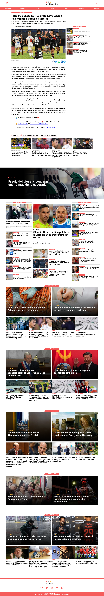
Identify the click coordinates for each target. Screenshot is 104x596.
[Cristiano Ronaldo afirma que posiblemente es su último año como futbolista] (9, 269)
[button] (16, 135)
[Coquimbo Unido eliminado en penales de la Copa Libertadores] (70, 31)
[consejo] (75, 269)
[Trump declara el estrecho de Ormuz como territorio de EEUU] (9, 252)
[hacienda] (70, 52)
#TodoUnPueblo (23, 124)
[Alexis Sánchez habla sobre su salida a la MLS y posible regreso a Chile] (75, 277)
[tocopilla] (70, 45)
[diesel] (19, 218)
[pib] (9, 243)
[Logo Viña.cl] (52, 4)
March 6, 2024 (50, 127)
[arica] (75, 225)
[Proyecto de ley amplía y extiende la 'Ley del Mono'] (70, 38)
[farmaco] (75, 216)
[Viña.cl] (7, 3)
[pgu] (9, 260)
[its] (75, 207)
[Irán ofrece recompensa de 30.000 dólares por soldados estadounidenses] (9, 277)
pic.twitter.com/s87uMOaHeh (39, 124)
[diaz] (52, 227)
